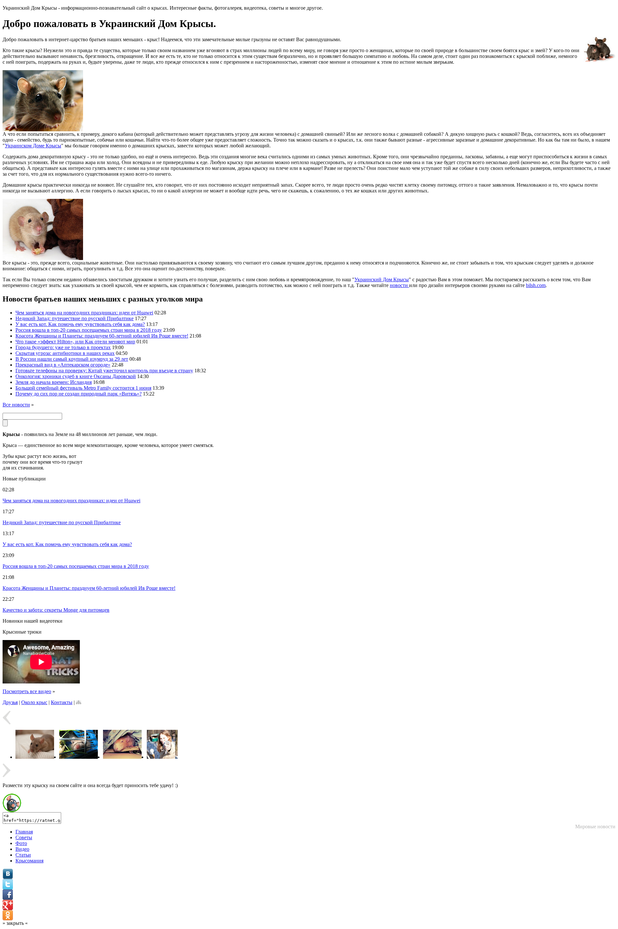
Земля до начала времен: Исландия (53, 382)
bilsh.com (536, 285)
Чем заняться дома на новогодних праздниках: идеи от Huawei (84, 312)
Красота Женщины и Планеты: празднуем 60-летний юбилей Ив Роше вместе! (101, 336)
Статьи (23, 855)
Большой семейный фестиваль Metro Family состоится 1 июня (83, 388)
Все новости (16, 404)
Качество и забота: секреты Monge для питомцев (56, 610)
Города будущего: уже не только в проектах (63, 347)
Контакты (61, 702)
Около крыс (34, 702)
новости (399, 285)
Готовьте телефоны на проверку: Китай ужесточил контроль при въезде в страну (104, 370)
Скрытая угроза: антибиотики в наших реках (65, 353)
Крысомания (29, 860)
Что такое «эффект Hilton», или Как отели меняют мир (75, 341)
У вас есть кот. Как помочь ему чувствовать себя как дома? (80, 324)
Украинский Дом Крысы (381, 279)
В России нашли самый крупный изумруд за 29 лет (71, 359)
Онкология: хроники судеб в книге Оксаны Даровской (75, 376)
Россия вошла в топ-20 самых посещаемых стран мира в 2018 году (88, 330)
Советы (23, 837)
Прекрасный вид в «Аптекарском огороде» (62, 364)
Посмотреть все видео (27, 691)
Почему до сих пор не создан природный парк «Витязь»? (78, 393)
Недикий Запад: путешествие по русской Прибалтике (74, 318)
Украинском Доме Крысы (33, 145)
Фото (21, 843)
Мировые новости (595, 826)
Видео (22, 849)
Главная (24, 831)
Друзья (10, 702)
